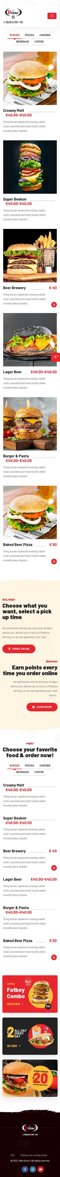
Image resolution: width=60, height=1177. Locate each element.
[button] (18, 649)
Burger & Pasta (16, 456)
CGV (12, 1155)
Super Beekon (14, 199)
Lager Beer (12, 372)
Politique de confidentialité (33, 1155)
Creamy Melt (13, 110)
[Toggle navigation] (52, 16)
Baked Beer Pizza (17, 544)
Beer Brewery (14, 287)
